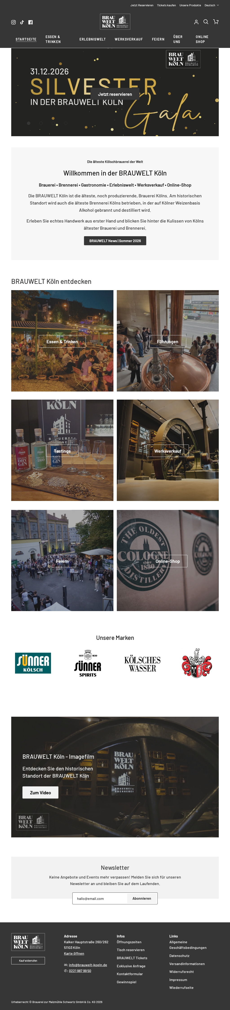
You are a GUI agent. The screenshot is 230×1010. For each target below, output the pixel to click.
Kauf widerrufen (28, 960)
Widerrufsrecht (181, 971)
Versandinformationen (187, 963)
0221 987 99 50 (80, 970)
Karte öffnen (74, 953)
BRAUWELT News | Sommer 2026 (115, 240)
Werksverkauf (167, 451)
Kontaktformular (130, 974)
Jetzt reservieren (115, 94)
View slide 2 (41, 123)
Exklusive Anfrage (131, 966)
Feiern (62, 561)
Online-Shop (168, 561)
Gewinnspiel (126, 982)
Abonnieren (142, 898)
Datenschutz (179, 955)
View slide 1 (28, 123)
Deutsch (210, 5)
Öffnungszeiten (129, 942)
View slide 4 (65, 123)
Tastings (62, 451)
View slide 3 (53, 123)
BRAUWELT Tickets (132, 958)
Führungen (167, 341)
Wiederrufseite (181, 987)
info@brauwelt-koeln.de (88, 965)
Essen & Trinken (62, 341)
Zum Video (40, 792)
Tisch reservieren (131, 950)
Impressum (178, 979)
